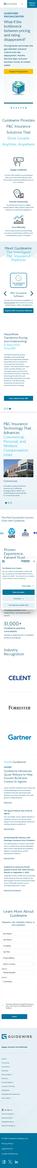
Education (5, 1078)
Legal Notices (7, 1148)
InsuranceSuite (9, 302)
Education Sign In (7, 1118)
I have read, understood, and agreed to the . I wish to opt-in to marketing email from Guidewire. (20, 1006)
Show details (26, 586)
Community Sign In (8, 1114)
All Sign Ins (8, 1110)
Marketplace (5, 1090)
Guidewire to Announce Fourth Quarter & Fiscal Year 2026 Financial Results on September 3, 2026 (19, 870)
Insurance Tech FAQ (8, 1086)
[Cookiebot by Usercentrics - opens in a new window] (22, 561)
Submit (14, 1016)
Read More (8, 802)
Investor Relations (7, 1082)
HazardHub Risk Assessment (11, 1094)
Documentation (7, 1074)
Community (5, 1063)
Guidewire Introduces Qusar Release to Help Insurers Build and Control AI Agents (18, 776)
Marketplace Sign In (8, 1122)
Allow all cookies (18, 592)
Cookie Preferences (10, 1153)
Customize (17, 598)
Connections (6, 1067)
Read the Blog (9, 829)
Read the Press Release (12, 890)
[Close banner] (34, 561)
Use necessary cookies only (18, 605)
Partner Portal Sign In (8, 1126)
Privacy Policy (7, 1143)
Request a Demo (32, 4)
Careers (4, 1059)
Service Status (6, 1098)
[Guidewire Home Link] (17, 1036)
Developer (5, 1071)
